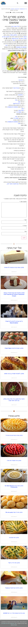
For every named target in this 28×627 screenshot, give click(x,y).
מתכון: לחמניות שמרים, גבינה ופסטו (14, 373)
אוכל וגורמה (17, 8)
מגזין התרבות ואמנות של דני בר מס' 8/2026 (14, 613)
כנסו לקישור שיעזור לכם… (12, 184)
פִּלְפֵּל (11, 35)
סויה (6, 45)
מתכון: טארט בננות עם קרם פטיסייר (14, 435)
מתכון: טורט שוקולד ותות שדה (14, 460)
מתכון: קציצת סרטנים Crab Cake (14, 348)
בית (26, 8)
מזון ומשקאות (22, 8)
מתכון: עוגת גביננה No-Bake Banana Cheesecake (14, 486)
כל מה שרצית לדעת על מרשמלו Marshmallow (14, 322)
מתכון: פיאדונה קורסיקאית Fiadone (14, 588)
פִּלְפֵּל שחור (21, 110)
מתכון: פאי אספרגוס (14, 537)
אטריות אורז (16, 88)
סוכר (19, 123)
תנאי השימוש (13, 623)
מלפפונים (20, 95)
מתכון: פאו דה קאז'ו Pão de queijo (14, 512)
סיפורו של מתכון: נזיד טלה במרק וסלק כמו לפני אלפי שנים (14, 399)
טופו (14, 40)
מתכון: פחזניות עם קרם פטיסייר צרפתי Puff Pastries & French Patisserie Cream (14, 294)
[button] (26, 3)
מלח (23, 108)
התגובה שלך (23, 201)
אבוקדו (25, 36)
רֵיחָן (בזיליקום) (15, 38)
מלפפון (15, 35)
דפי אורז (21, 80)
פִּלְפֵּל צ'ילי (18, 112)
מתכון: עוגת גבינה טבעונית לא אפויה (14, 267)
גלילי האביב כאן (15, 26)
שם (25, 219)
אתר (25, 231)
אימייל (25, 225)
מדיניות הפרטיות (5, 623)
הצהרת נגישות (14, 624)
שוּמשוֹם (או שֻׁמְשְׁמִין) (21, 47)
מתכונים (12, 8)
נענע (22, 38)
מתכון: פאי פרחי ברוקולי (14, 562)
